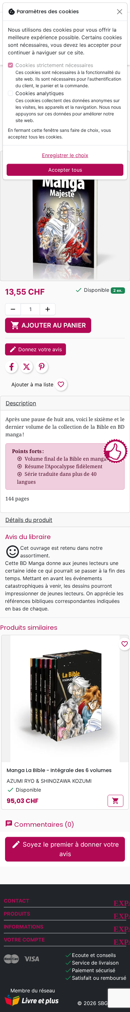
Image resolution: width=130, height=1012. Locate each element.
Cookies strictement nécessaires (54, 65)
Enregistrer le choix (65, 155)
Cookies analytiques (39, 93)
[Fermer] (120, 12)
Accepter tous (65, 170)
